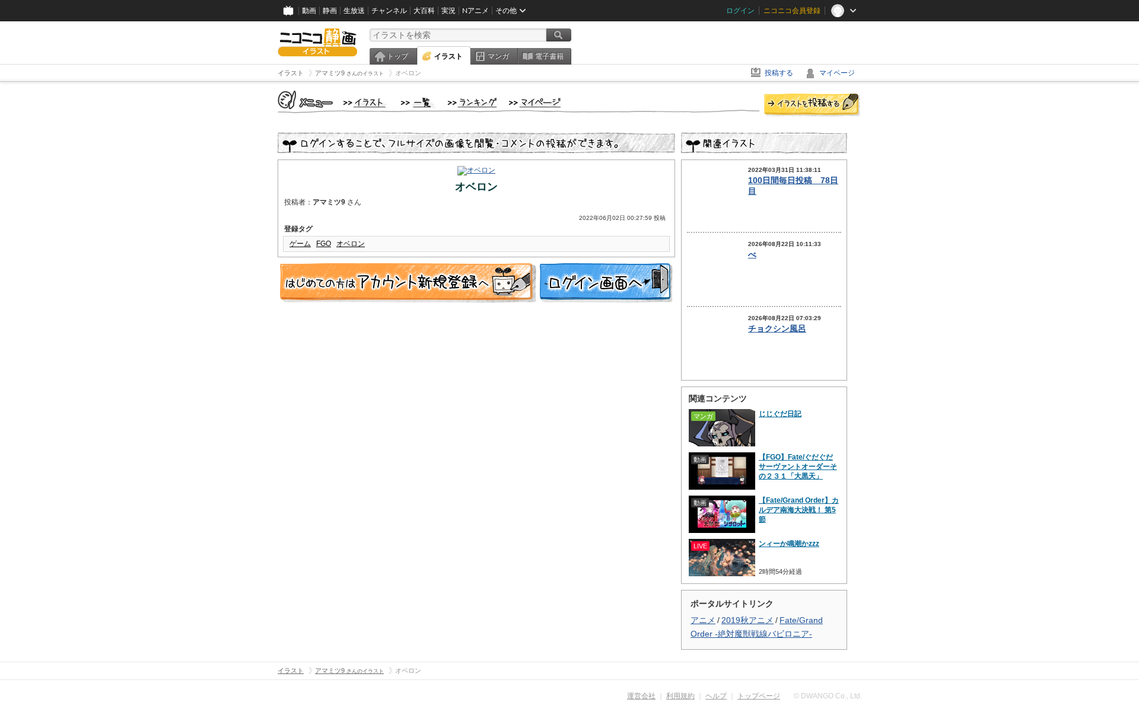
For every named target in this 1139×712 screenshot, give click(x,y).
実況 (448, 10)
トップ (397, 56)
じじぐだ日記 (780, 414)
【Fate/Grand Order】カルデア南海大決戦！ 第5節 (799, 509)
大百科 (424, 10)
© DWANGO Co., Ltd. (828, 696)
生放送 (354, 10)
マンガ (498, 56)
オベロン (350, 244)
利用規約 (680, 696)
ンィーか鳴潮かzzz (789, 543)
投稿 (812, 105)
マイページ (837, 73)
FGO (323, 244)
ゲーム (300, 244)
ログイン (740, 10)
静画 (330, 10)
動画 (309, 10)
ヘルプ (716, 696)
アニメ (703, 620)
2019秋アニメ (747, 620)
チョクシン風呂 (777, 328)
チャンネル (389, 10)
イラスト (448, 56)
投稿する (779, 73)
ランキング (472, 103)
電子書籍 (549, 56)
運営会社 (641, 696)
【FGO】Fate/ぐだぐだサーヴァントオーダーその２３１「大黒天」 (798, 466)
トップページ (758, 696)
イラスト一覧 (418, 103)
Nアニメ (475, 10)
